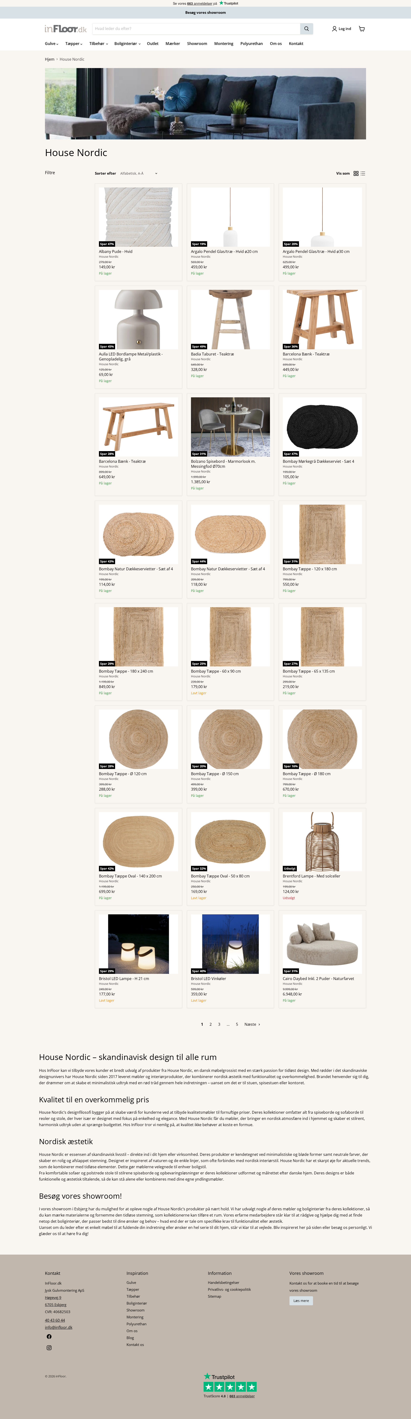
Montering (223, 43)
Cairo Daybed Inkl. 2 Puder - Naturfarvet (318, 978)
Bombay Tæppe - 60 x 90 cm (216, 671)
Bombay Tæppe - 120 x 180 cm (310, 569)
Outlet (152, 43)
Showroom (197, 43)
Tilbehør (97, 43)
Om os (276, 43)
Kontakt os (135, 1344)
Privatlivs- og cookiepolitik (229, 1289)
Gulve (50, 43)
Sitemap (214, 1296)
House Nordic (108, 256)
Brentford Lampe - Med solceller (311, 876)
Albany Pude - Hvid (115, 251)
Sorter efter (105, 173)
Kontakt (296, 43)
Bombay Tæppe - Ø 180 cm (307, 773)
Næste (251, 1024)
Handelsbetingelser (223, 1282)
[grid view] (356, 173)
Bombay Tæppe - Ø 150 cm (215, 773)
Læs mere (301, 1300)
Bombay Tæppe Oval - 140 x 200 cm (130, 876)
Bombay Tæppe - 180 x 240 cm (126, 671)
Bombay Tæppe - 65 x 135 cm (309, 671)
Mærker (173, 43)
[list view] (362, 173)
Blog (130, 1337)
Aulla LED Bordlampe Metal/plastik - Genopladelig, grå (131, 356)
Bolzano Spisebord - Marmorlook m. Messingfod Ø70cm (223, 464)
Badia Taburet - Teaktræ (212, 354)
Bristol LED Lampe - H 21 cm (124, 978)
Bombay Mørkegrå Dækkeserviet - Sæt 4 (318, 461)
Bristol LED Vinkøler (208, 978)
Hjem (49, 59)
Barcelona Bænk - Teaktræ (306, 354)
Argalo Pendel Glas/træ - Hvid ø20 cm (224, 251)
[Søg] (306, 28)
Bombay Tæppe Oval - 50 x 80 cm (220, 876)
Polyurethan (251, 43)
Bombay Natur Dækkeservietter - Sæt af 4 (136, 569)
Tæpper (72, 43)
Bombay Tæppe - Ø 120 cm (123, 773)
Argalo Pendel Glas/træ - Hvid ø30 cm (316, 251)
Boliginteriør (126, 43)
